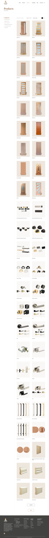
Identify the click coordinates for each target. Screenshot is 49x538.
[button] (31, 510)
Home (4, 10)
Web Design (30, 537)
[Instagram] (44, 2)
